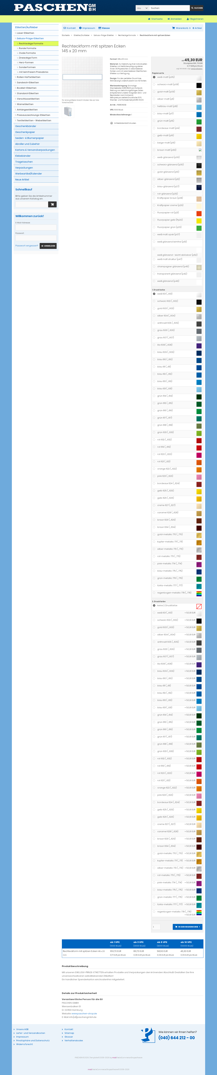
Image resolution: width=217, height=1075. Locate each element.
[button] (142, 8)
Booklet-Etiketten (26, 88)
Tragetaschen (24, 161)
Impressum (89, 28)
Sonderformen (27, 67)
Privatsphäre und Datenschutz (33, 1040)
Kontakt (71, 28)
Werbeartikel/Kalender (28, 173)
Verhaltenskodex (74, 1040)
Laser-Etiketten (25, 33)
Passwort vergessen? (26, 245)
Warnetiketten (25, 104)
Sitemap (69, 1033)
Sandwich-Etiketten (28, 82)
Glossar (69, 1036)
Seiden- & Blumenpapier (29, 138)
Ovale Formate (27, 53)
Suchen (196, 8)
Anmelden (48, 246)
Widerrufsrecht (24, 1044)
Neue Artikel (22, 179)
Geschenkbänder (25, 126)
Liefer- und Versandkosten (30, 1033)
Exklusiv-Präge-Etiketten (30, 38)
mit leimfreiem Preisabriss (33, 72)
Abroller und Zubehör (27, 144)
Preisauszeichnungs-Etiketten (33, 115)
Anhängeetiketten (27, 109)
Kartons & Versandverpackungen (35, 150)
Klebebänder (23, 156)
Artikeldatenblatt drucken (125, 123)
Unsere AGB (22, 1029)
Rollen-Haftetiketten (28, 77)
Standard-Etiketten (28, 93)
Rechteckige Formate (31, 43)
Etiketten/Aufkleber (26, 27)
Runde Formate (27, 48)
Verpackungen (24, 167)
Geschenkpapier (25, 132)
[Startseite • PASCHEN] (55, 7)
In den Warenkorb (187, 927)
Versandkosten (196, 69)
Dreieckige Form (28, 57)
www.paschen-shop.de (84, 1013)
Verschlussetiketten (28, 98)
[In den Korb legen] (52, 204)
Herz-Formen (26, 62)
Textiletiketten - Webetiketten (34, 120)
